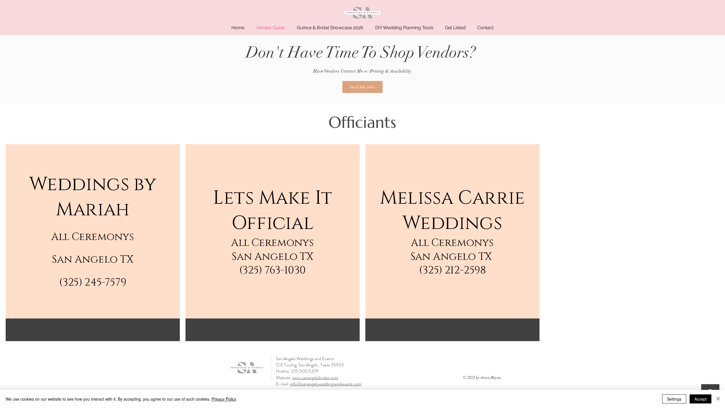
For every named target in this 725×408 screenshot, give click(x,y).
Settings (674, 399)
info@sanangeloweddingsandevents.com (325, 384)
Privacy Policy (224, 399)
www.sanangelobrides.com (315, 377)
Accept (700, 399)
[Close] (718, 398)
